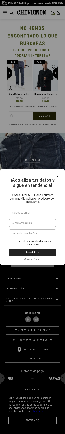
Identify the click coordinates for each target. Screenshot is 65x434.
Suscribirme (32, 252)
